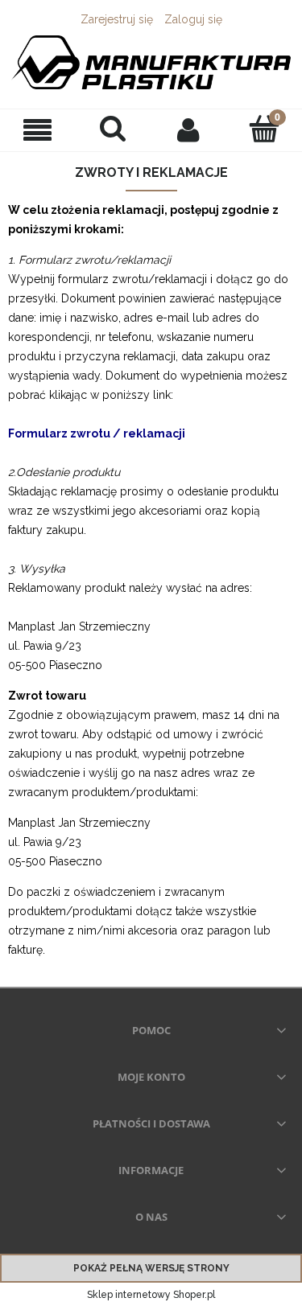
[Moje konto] (189, 129)
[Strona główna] (151, 62)
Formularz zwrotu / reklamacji (96, 433)
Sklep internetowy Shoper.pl (151, 1294)
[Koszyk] (264, 128)
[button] (38, 129)
